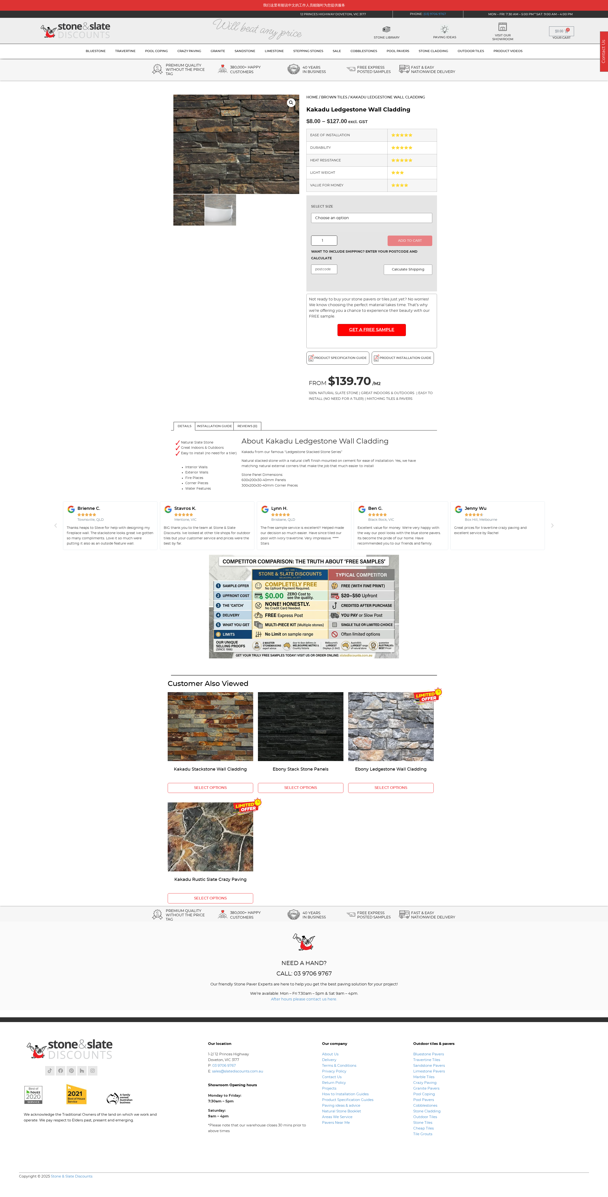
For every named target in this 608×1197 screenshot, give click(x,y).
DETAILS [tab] (184, 426)
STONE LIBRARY (386, 37)
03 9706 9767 (224, 1065)
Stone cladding (433, 51)
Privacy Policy (334, 1071)
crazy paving (189, 51)
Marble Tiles (423, 1077)
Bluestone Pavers (428, 1054)
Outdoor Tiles (425, 1117)
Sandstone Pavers (429, 1065)
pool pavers (398, 51)
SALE (337, 51)
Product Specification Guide (340, 358)
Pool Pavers (423, 1100)
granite (218, 51)
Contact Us (332, 1077)
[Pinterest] (71, 1071)
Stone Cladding (427, 1111)
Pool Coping (424, 1094)
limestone (274, 51)
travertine (125, 51)
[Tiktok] (50, 1071)
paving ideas (444, 37)
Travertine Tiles (426, 1060)
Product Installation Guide (405, 358)
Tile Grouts (422, 1134)
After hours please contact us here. (304, 999)
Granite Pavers (426, 1088)
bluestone (96, 51)
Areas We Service (337, 1117)
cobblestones (364, 51)
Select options (210, 788)
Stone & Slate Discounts (71, 1176)
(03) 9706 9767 (434, 14)
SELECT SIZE (322, 206)
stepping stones (308, 51)
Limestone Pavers (429, 1071)
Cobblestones (425, 1105)
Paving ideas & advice (341, 1105)
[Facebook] (60, 1071)
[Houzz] (82, 1071)
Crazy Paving (425, 1083)
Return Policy (334, 1083)
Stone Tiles (422, 1123)
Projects (329, 1088)
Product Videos (508, 51)
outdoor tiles (471, 51)
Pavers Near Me (336, 1123)
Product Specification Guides (348, 1100)
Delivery (329, 1060)
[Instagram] (92, 1071)
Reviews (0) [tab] (247, 426)
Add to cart (410, 240)
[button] (291, 102)
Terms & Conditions (339, 1065)
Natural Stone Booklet (341, 1111)
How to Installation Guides (345, 1094)
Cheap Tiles (423, 1128)
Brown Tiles (334, 97)
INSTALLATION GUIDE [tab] (214, 426)
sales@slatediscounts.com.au (237, 1071)
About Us (330, 1054)
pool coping (156, 51)
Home (312, 97)
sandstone (245, 51)
